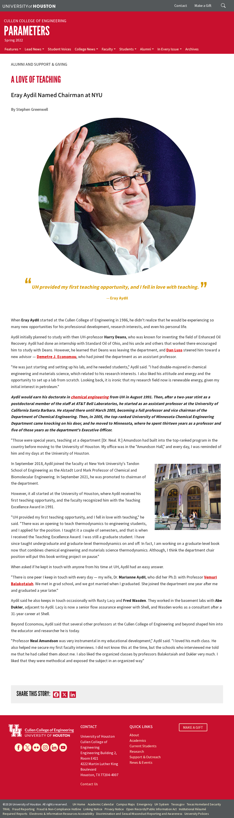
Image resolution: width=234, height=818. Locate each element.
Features (11, 49)
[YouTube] (63, 747)
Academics (138, 740)
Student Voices (59, 49)
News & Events (141, 762)
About (134, 735)
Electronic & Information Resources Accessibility (61, 814)
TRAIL (6, 809)
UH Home (79, 804)
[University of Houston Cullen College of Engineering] (41, 730)
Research (137, 751)
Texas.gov (177, 804)
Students (126, 49)
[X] (27, 747)
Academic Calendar (101, 804)
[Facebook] (18, 747)
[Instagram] (45, 747)
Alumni (145, 49)
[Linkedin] (54, 747)
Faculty (107, 49)
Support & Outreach (145, 757)
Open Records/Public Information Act (151, 809)
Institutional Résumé (192, 809)
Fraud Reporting (23, 809)
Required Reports (15, 814)
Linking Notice (92, 809)
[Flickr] (36, 747)
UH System (161, 804)
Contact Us (89, 784)
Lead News (33, 49)
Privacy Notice (114, 809)
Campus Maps (125, 804)
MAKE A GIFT (193, 727)
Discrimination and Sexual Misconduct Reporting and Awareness (139, 814)
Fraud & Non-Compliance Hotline (59, 809)
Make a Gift (203, 5)
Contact (180, 5)
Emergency (144, 804)
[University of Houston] (29, 5)
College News (85, 49)
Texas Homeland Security (204, 804)
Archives (192, 49)
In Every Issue (168, 49)
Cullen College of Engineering (35, 20)
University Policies (196, 814)
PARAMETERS (27, 31)
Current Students (143, 746)
